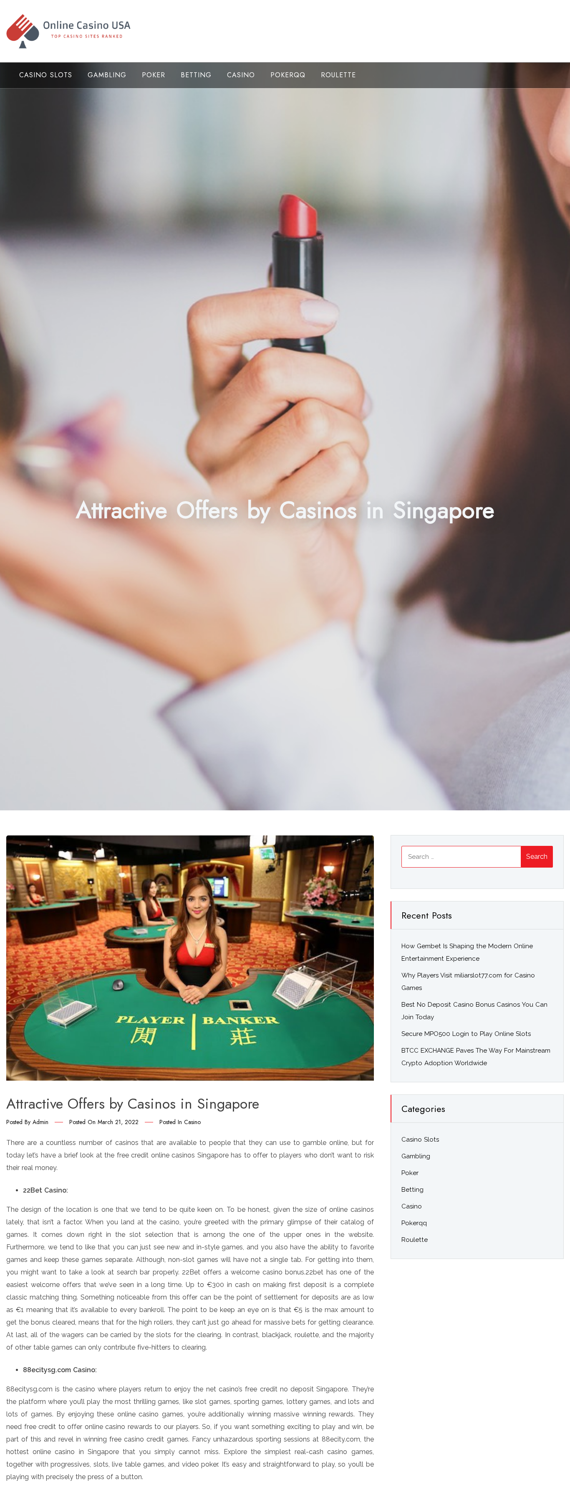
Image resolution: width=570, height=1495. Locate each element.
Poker (153, 75)
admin (40, 1122)
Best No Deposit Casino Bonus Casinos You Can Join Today (474, 1011)
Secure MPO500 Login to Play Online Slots (466, 1034)
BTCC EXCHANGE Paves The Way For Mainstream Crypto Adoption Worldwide (475, 1057)
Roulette (338, 75)
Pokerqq (287, 75)
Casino (241, 75)
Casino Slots (45, 75)
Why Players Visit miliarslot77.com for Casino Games (468, 982)
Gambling (107, 75)
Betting (196, 75)
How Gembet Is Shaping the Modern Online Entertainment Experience (467, 952)
